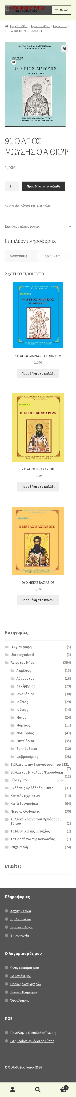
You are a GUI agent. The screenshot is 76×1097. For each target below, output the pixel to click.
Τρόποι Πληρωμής (24, 992)
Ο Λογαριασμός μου (24, 967)
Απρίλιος (23, 670)
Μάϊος (21, 717)
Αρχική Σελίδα (20, 911)
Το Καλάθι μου (20, 976)
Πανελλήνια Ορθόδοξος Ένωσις (33, 1032)
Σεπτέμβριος (27, 748)
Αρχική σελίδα (18, 26)
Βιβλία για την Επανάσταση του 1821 (40, 764)
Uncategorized (22, 654)
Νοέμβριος (25, 733)
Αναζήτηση (38, 1090)
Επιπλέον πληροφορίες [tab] (22, 226)
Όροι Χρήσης (19, 1000)
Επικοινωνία (19, 935)
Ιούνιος (22, 709)
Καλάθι (59, 1086)
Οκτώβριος (25, 741)
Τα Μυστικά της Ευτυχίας (30, 831)
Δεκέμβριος (25, 686)
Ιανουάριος (25, 694)
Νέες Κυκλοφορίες (25, 811)
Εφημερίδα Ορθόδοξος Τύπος (32, 1041)
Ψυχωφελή (19, 847)
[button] (64, 48)
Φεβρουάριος (27, 756)
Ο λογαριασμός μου (12, 1090)
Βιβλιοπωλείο (20, 919)
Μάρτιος (23, 725)
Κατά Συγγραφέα (24, 803)
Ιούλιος (22, 701)
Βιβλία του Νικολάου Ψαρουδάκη (37, 772)
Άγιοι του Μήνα (40, 26)
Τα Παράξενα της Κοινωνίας (33, 839)
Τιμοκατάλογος (21, 927)
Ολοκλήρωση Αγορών (25, 984)
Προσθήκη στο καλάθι (43, 186)
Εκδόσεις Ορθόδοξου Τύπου (33, 788)
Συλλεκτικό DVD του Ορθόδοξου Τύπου (36, 821)
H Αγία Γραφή (21, 647)
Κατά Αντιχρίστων (25, 795)
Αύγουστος (60, 26)
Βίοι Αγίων (43, 206)
